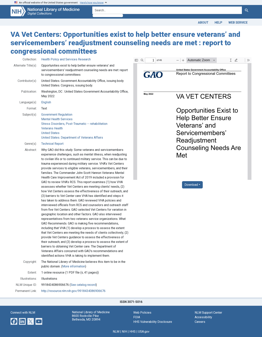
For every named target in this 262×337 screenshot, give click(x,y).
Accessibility (203, 317)
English (46, 102)
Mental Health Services (57, 119)
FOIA (136, 317)
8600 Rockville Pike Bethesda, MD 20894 (86, 317)
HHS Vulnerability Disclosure (152, 322)
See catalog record (83, 285)
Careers (200, 322)
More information (73, 266)
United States (50, 133)
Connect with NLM (23, 312)
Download (191, 185)
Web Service (238, 22)
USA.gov (143, 331)
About (203, 22)
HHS (132, 331)
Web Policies (142, 312)
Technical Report (52, 143)
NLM (116, 331)
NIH (124, 331)
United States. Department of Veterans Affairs (72, 137)
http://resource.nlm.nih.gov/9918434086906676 (73, 291)
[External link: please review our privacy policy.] (14, 321)
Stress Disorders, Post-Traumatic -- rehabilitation (74, 124)
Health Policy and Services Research (66, 59)
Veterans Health (52, 128)
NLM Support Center (208, 312)
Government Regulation (56, 114)
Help (218, 22)
